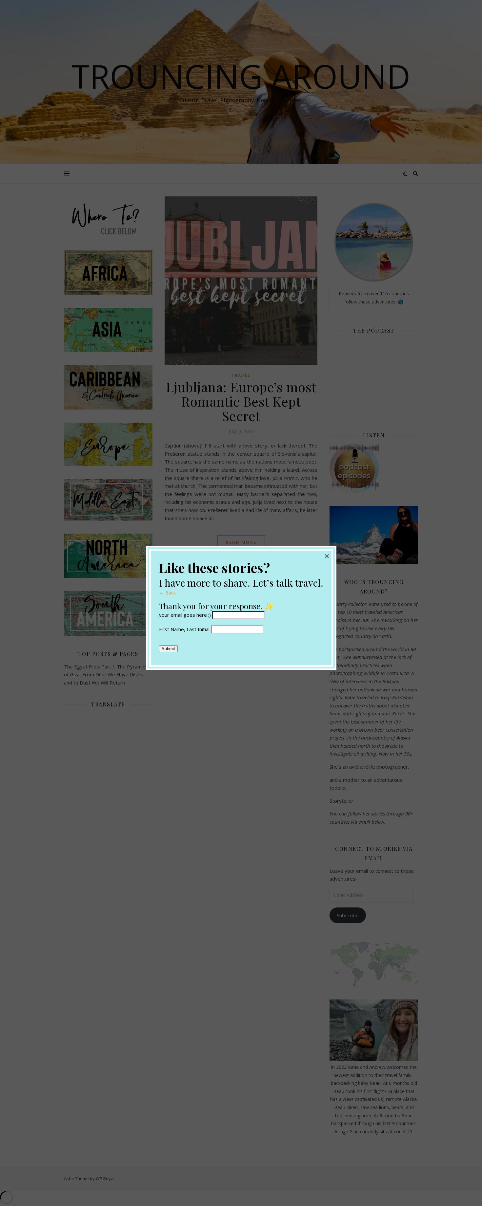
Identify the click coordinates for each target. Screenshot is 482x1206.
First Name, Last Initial (184, 629)
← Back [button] (167, 592)
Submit (168, 648)
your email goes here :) (185, 615)
